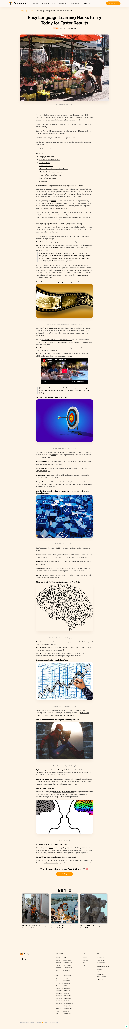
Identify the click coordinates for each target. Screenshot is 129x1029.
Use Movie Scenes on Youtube (49, 160)
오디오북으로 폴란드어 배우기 (63, 993)
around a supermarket (68, 270)
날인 (98, 971)
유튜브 (84, 965)
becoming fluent (68, 715)
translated (39, 772)
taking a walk (58, 797)
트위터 (84, 962)
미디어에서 (99, 969)
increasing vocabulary (52, 120)
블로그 (54, 3)
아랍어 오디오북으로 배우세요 (63, 988)
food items (83, 227)
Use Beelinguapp (64, 874)
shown (53, 455)
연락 (98, 982)
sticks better (40, 335)
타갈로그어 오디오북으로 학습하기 (64, 1008)
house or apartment (82, 275)
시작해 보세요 (113, 3)
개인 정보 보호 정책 (101, 976)
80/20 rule (54, 562)
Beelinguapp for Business (103, 966)
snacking (67, 229)
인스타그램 (85, 960)
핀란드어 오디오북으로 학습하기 (63, 1013)
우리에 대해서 (100, 957)
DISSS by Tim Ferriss (46, 166)
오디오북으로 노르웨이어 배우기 (63, 998)
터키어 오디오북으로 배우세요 (63, 983)
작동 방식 (35, 3)
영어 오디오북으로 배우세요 (62, 957)
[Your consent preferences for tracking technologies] (126, 1026)
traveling (54, 201)
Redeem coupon (101, 960)
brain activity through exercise (63, 792)
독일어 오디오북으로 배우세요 (63, 970)
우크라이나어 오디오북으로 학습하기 (64, 1006)
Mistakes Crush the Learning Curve (51, 172)
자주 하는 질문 (63, 3)
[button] (45, 3)
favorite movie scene (50, 328)
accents (51, 350)
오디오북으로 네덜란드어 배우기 (63, 995)
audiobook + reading (51, 863)
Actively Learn (44, 181)
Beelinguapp (23, 11)
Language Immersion (46, 157)
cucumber (55, 248)
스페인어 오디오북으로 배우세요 (63, 960)
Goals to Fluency (45, 163)
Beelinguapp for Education (101, 963)
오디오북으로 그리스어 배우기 (63, 1000)
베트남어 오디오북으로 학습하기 (63, 1011)
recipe (51, 848)
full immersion (70, 194)
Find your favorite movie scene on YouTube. (57, 340)
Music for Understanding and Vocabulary (53, 169)
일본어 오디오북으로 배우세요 (63, 973)
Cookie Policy (100, 979)
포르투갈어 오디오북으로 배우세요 (64, 962)
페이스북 (85, 957)
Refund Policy (100, 974)
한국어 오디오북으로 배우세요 (63, 985)
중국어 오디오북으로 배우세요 (63, 978)
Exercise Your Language (47, 178)
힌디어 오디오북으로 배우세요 (63, 980)
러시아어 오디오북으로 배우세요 (63, 975)
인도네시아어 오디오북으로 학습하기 (64, 1003)
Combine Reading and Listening (50, 175)
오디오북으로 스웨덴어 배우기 (63, 990)
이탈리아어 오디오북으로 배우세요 (64, 967)
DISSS (58, 548)
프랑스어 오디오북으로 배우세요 (63, 965)
